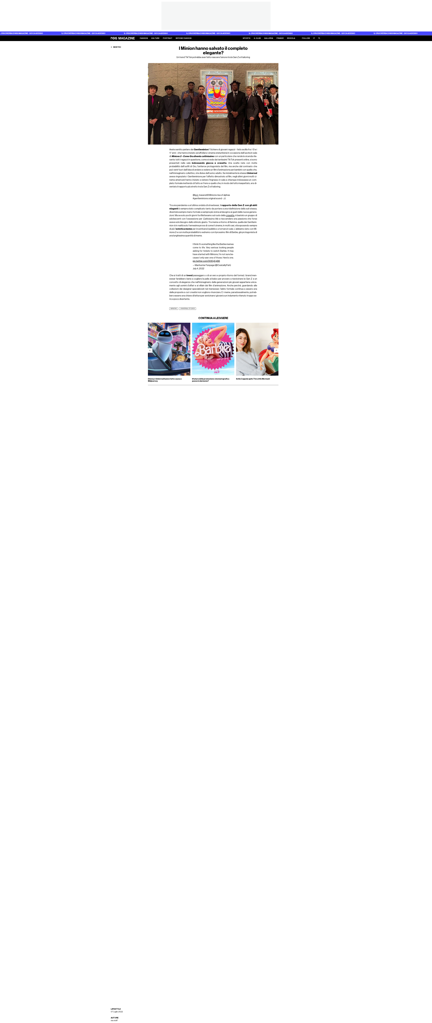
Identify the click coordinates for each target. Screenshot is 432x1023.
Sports (246, 38)
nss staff (114, 1020)
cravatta (230, 215)
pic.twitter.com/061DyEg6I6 (206, 261)
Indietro (117, 47)
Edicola (291, 38)
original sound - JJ (217, 198)
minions (174, 308)
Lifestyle (116, 1009)
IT (314, 38)
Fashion (144, 38)
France (280, 38)
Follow (306, 38)
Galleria (268, 38)
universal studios (187, 308)
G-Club (257, 38)
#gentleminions (200, 198)
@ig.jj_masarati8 (201, 195)
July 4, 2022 (198, 269)
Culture (155, 38)
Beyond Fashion (183, 38)
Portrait (167, 38)
